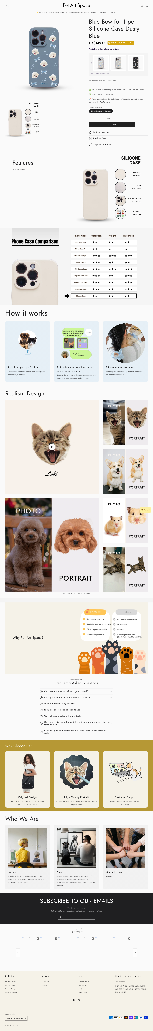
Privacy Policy (10, 989)
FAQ (80, 989)
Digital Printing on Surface (101, 111)
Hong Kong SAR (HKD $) (15, 1018)
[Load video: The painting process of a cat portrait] (52, 447)
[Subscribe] (93, 917)
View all (109, 877)
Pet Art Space (14, 1025)
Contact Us (83, 985)
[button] (7, 5)
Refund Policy (10, 985)
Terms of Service (11, 992)
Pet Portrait (104, 102)
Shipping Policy (10, 982)
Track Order (83, 992)
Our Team (45, 982)
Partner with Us (84, 982)
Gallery (89, 593)
